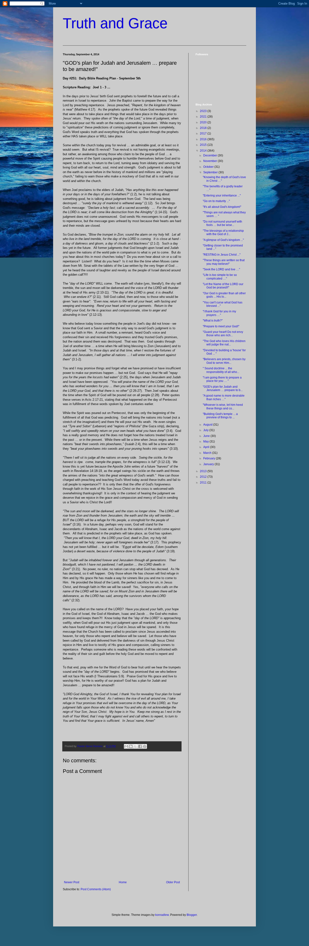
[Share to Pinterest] (144, 746)
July (206, 430)
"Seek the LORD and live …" (221, 269)
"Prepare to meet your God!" (221, 326)
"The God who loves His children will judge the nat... (224, 342)
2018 (203, 128)
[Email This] (126, 746)
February (209, 458)
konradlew (162, 915)
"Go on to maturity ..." (216, 201)
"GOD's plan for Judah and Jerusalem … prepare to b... (223, 388)
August (208, 424)
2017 (203, 133)
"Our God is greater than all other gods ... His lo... (224, 295)
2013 (203, 471)
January (209, 464)
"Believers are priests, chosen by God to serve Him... (224, 360)
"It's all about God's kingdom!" (222, 207)
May (206, 441)
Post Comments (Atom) (96, 889)
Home (123, 882)
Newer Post (71, 882)
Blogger (192, 915)
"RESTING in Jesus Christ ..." (221, 254)
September (210, 172)
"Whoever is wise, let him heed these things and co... (223, 406)
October (208, 166)
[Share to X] (135, 746)
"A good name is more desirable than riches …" (224, 397)
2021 (203, 116)
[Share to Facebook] (140, 746)
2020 (203, 122)
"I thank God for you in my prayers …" (219, 313)
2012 (203, 476)
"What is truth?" (213, 320)
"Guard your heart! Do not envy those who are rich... (223, 333)
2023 (203, 111)
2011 (203, 482)
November (210, 161)
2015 (203, 145)
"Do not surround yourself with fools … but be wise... (222, 223)
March (207, 453)
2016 (203, 139)
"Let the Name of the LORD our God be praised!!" (223, 285)
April (206, 447)
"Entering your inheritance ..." (222, 195)
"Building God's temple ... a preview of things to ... (220, 415)
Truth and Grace (115, 23)
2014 (203, 150)
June (207, 436)
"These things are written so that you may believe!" (224, 262)
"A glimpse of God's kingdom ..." (223, 240)
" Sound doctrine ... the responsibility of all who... (221, 370)
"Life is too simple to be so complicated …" (220, 276)
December (210, 155)
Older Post (173, 882)
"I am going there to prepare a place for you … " (222, 379)
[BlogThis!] (130, 746)
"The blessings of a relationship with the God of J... (223, 232)
